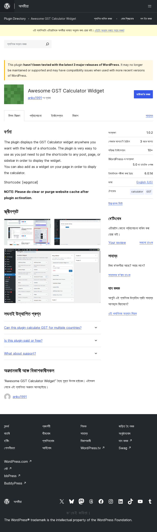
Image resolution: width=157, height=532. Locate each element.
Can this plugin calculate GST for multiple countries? (43, 328)
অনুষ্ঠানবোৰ (124, 433)
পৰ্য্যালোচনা (35, 116)
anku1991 (35, 98)
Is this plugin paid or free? (23, 341)
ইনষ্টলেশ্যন (57, 116)
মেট (8, 469)
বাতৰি (7, 433)
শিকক (83, 426)
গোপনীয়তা (9, 448)
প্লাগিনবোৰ (48, 441)
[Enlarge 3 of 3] (95, 254)
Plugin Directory (15, 18)
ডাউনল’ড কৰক (143, 94)
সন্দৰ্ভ (6, 426)
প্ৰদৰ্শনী (46, 426)
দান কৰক (125, 441)
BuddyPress (15, 483)
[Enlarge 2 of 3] (95, 224)
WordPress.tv (93, 448)
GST (148, 191)
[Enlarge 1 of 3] (45, 224)
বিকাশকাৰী (86, 441)
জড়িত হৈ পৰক (126, 426)
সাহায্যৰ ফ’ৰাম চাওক (119, 275)
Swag (125, 448)
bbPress (12, 476)
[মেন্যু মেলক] (150, 6)
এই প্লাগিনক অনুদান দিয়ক (122, 313)
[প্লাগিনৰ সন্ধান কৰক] (47, 44)
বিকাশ (75, 116)
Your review (117, 242)
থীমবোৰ (46, 433)
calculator (137, 191)
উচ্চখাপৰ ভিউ (115, 203)
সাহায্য (149, 116)
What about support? (20, 353)
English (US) (145, 182)
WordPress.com (18, 461)
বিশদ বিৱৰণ (14, 116)
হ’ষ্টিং (6, 441)
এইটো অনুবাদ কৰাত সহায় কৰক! (109, 30)
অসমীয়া (18, 502)
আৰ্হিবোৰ (46, 448)
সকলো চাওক (146, 242)
